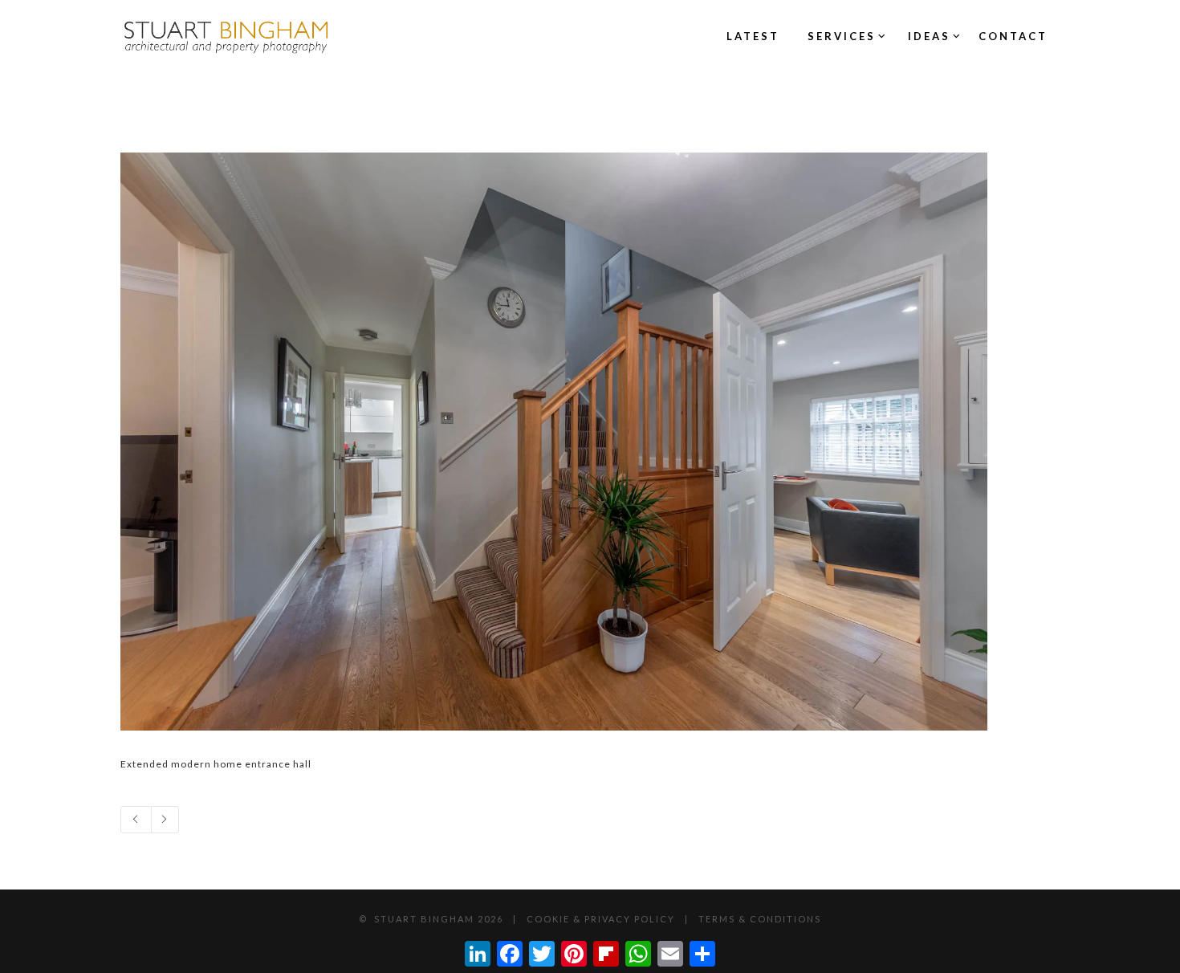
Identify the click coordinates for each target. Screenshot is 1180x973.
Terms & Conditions (759, 919)
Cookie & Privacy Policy (601, 919)
